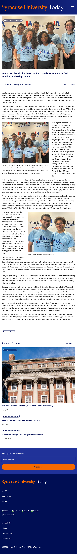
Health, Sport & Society (13, 20)
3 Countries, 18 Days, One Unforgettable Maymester (22, 435)
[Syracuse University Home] (33, 7)
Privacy (4, 528)
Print (64, 85)
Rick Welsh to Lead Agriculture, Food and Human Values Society (27, 406)
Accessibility (6, 523)
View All (69, 343)
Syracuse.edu (6, 539)
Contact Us (6, 496)
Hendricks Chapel (9, 332)
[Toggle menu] (72, 7)
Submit (37, 467)
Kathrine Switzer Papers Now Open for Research (21, 420)
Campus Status (7, 533)
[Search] (66, 7)
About (4, 491)
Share (73, 85)
